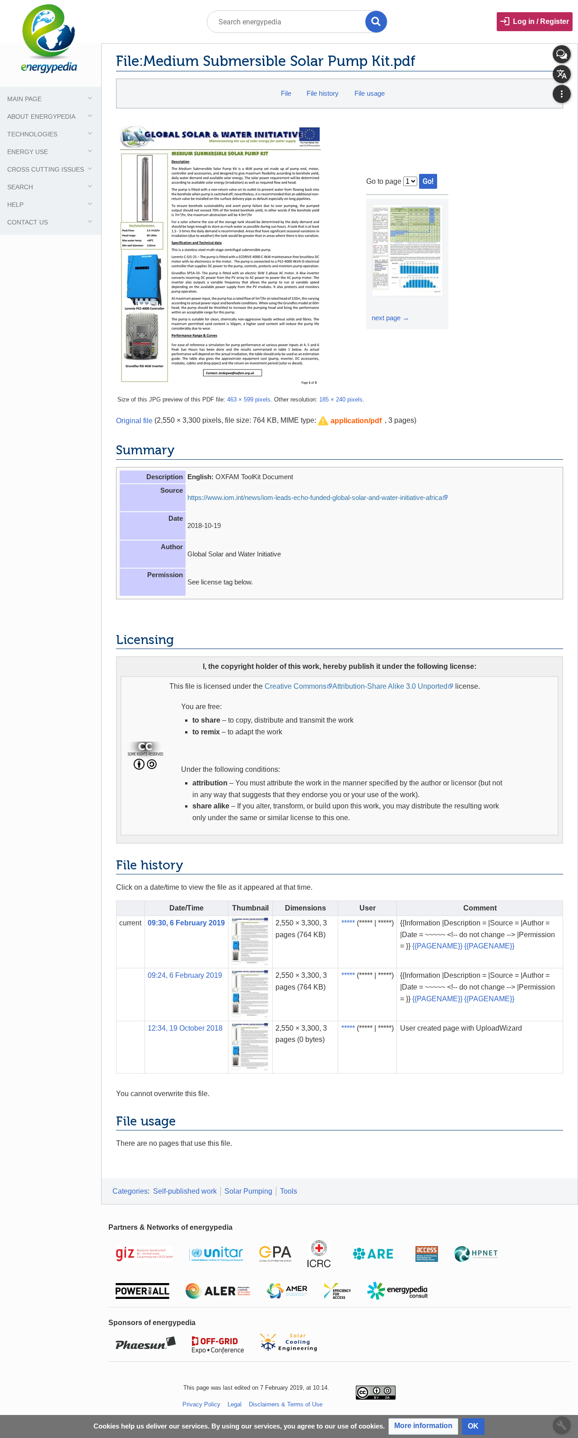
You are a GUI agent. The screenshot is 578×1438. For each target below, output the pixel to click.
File (286, 93)
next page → (390, 318)
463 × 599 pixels (248, 399)
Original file (134, 420)
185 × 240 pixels (341, 399)
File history (323, 93)
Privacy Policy (201, 1404)
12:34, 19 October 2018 (185, 1028)
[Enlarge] (379, 304)
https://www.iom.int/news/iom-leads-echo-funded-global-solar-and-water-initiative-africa (314, 497)
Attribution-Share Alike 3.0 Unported (389, 686)
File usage (369, 93)
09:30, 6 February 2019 (186, 923)
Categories (130, 1191)
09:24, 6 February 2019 (185, 975)
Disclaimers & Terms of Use (285, 1404)
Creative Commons (295, 686)
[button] (350, 421)
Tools (288, 1191)
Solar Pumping (248, 1191)
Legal (235, 1404)
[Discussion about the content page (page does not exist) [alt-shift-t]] (562, 54)
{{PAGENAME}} (437, 946)
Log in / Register (541, 21)
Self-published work (185, 1191)
